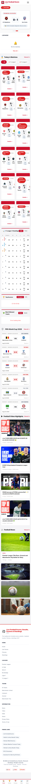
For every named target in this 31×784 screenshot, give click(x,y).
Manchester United (7, 690)
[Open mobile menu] (28, 2)
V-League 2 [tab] (24, 62)
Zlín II (5, 283)
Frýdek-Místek (5, 261)
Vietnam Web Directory (9, 740)
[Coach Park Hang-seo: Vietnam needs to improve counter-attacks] (15, 571)
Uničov (5, 250)
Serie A (4, 670)
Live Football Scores (8, 733)
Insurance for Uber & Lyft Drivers (11, 754)
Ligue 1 (4, 675)
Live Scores (5, 649)
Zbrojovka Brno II (5, 277)
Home (3, 646)
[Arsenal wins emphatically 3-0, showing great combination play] (15, 607)
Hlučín (5, 288)
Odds (3, 713)
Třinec (5, 244)
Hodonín (5, 255)
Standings (4, 655)
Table (21, 231)
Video (3, 711)
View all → (15, 51)
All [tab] (4, 62)
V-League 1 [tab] (13, 62)
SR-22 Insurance (7, 751)
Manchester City (6, 698)
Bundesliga (5, 672)
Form (26, 231)
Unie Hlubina (5, 266)
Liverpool (4, 693)
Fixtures (4, 652)
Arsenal (4, 696)
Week (20, 313)
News (3, 708)
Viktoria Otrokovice (5, 272)
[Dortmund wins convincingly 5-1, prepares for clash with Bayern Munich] (15, 589)
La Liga (4, 667)
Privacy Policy (5, 719)
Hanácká (5, 239)
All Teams (4, 687)
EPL (26, 297)
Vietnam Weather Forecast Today (11, 744)
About (3, 716)
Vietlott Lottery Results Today (11, 737)
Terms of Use (5, 722)
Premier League (6, 664)
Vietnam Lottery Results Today (11, 747)
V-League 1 (20, 297)
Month (25, 313)
